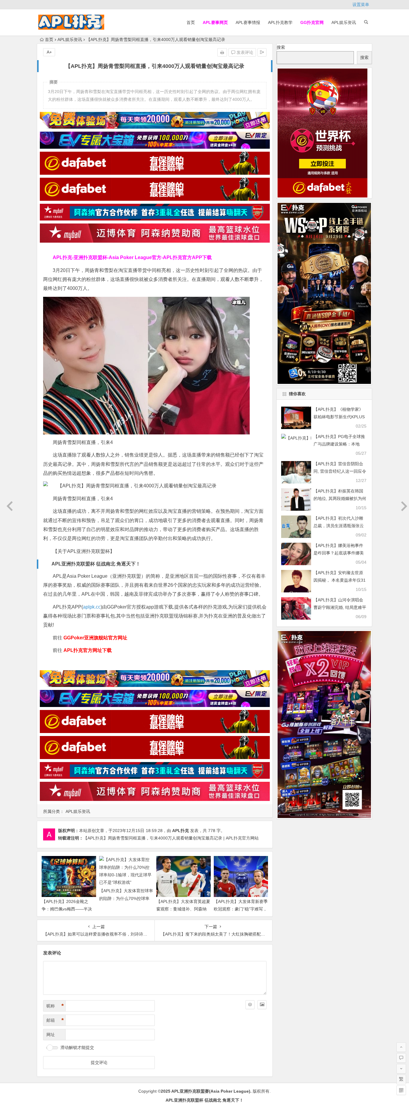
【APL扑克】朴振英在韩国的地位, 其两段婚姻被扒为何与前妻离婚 (339, 498)
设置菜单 (360, 4)
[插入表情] (250, 1004)
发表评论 (244, 52)
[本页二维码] (401, 1090)
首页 (191, 22)
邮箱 (55, 1020)
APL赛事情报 (248, 22)
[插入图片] (261, 1004)
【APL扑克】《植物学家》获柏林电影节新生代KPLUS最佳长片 (339, 417)
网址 (50, 1034)
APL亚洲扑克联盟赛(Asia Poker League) (210, 1091)
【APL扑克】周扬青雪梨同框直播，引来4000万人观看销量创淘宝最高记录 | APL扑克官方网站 (171, 838)
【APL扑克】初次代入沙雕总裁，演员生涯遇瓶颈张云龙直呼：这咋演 (338, 526)
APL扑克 (180, 830)
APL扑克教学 (280, 22)
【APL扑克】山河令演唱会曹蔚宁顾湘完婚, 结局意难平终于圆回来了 (339, 607)
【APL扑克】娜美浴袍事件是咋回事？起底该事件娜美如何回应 (338, 553)
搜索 (281, 47)
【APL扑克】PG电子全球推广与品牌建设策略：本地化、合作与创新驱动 (339, 444)
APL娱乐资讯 (343, 22)
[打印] (222, 52)
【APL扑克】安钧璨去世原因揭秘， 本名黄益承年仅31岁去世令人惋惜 (339, 580)
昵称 (55, 1006)
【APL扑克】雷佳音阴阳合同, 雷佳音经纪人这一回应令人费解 (339, 471)
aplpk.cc (92, 606)
